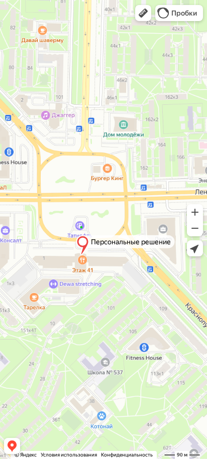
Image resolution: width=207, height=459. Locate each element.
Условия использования (69, 454)
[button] (143, 13)
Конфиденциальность (127, 454)
